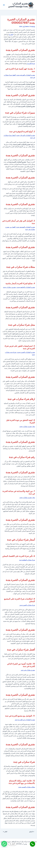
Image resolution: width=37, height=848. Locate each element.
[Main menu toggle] (4, 5)
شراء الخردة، (31, 63)
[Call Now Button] (32, 844)
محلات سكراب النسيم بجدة (26, 787)
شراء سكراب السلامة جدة (27, 560)
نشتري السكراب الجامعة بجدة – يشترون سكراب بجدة (19, 287)
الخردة (11, 34)
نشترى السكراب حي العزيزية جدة (25, 720)
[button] (4, 844)
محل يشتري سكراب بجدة (27, 426)
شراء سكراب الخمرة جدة (27, 605)
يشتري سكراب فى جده (28, 670)
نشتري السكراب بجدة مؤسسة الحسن (18, 5)
